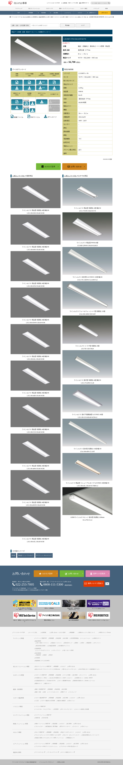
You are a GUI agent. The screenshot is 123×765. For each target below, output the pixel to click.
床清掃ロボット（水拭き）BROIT (84, 678)
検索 (68, 25)
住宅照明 (37, 658)
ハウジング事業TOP (40, 706)
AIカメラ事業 (17, 732)
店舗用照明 (38, 648)
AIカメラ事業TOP (39, 732)
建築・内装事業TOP (40, 689)
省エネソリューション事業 (21, 666)
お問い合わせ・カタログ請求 (57, 632)
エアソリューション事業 (20, 744)
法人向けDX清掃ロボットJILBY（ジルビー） (61, 678)
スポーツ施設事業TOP (41, 697)
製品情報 (43, 12)
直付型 (13, 555)
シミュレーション (85, 638)
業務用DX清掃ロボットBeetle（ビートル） (84, 680)
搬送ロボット (48, 683)
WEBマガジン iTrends (105, 632)
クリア (83, 25)
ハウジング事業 (18, 706)
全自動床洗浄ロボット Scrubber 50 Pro (45, 680)
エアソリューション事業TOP (42, 743)
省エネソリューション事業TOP (43, 666)
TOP (18, 12)
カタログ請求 (49, 167)
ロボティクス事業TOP (41, 675)
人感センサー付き (18, 176)
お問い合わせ (104, 12)
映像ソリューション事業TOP (42, 723)
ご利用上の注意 (61, 762)
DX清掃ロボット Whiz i (41, 678)
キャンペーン (83, 675)
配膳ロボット (38, 683)
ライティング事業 (18, 638)
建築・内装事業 (18, 689)
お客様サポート (85, 3)
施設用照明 (38, 641)
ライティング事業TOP (41, 638)
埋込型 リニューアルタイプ (25, 555)
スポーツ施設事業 (18, 698)
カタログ (80, 12)
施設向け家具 (17, 752)
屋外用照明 (38, 653)
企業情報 (65, 3)
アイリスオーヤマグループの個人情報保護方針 (24, 762)
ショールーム (67, 12)
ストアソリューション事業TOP (43, 715)
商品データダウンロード (67, 732)
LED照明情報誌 (75, 638)
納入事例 (56, 12)
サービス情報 (66, 675)
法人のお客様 (20, 3)
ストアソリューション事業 (21, 715)
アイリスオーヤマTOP (54, 3)
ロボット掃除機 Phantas (64, 680)
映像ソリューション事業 (20, 724)
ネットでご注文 (74, 3)
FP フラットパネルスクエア (44, 555)
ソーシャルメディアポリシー (46, 762)
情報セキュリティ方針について (87, 632)
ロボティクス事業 (18, 675)
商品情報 (58, 638)
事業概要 (31, 12)
